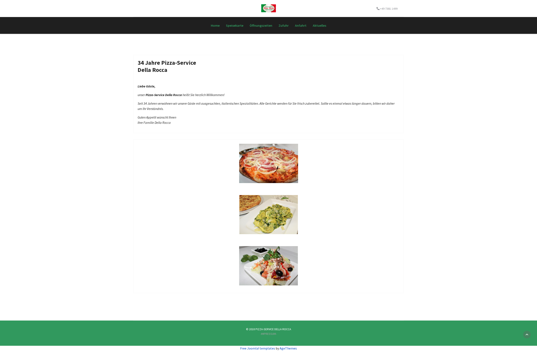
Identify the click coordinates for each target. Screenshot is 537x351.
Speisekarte (234, 25)
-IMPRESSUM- (268, 334)
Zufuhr (284, 25)
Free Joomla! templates (257, 348)
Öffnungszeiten (261, 25)
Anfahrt (300, 25)
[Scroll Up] (527, 334)
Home (215, 25)
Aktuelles (319, 25)
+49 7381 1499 (389, 9)
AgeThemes (288, 348)
